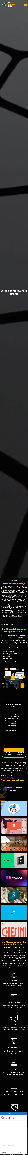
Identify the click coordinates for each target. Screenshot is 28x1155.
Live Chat (19, 754)
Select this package (14, 750)
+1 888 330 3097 (20, 752)
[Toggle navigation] (25, 5)
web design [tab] (19, 787)
